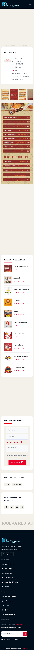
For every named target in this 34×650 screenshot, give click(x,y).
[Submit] (25, 634)
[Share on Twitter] (12, 507)
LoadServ (25, 648)
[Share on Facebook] (6, 507)
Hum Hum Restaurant (21, 356)
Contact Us (9, 578)
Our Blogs (8, 569)
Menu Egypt (19, 639)
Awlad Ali (17, 278)
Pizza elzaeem (19, 334)
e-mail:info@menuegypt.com (11, 627)
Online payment (10, 614)
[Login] (27, 4)
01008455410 (19, 61)
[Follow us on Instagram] (7, 554)
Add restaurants (10, 596)
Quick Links (5, 560)
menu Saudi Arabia (11, 582)
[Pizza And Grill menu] (5, 94)
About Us (8, 564)
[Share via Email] (17, 507)
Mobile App (8, 573)
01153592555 (19, 64)
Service (3, 592)
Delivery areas (19, 79)
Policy (7, 586)
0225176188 (18, 59)
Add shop (8, 601)
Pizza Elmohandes (20, 322)
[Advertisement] (17, 26)
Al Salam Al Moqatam (21, 267)
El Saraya (17, 300)
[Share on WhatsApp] (22, 507)
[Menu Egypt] (10, 4)
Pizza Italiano (18, 345)
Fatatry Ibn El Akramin (21, 289)
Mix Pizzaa (17, 311)
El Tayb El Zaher (19, 367)
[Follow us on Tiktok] (12, 554)
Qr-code (7, 610)
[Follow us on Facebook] (3, 554)
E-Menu (7, 605)
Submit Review (15, 462)
